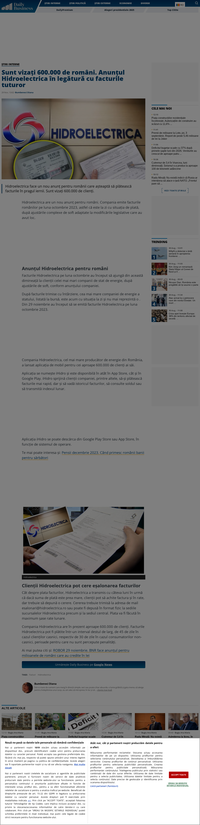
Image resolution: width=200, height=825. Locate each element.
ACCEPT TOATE (178, 774)
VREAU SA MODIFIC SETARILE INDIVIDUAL (178, 784)
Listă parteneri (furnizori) (104, 786)
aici (29, 800)
